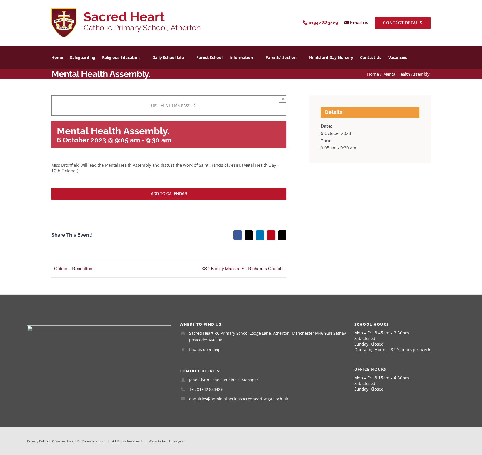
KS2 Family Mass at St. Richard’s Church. (242, 268)
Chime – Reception (73, 268)
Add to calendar (169, 193)
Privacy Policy (37, 441)
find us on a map (205, 349)
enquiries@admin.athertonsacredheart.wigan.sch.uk (238, 398)
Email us (358, 22)
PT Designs (175, 441)
